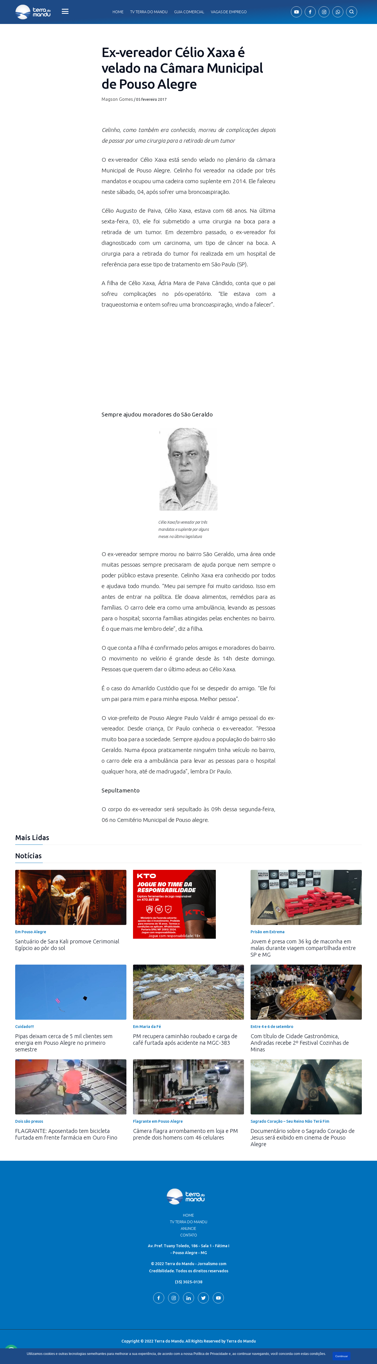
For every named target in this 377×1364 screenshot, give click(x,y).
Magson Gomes (117, 99)
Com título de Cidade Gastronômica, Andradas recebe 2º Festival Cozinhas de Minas (300, 1042)
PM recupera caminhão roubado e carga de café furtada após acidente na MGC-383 (185, 1039)
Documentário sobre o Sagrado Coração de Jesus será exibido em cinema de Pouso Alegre (303, 1137)
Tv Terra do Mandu (149, 12)
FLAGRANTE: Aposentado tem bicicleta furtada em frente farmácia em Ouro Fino (66, 1134)
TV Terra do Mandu (188, 1222)
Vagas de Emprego (229, 12)
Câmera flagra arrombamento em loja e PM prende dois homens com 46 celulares (185, 1134)
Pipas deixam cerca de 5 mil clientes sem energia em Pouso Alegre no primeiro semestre (64, 1042)
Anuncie (188, 1228)
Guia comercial (189, 12)
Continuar (341, 1356)
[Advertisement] (188, 362)
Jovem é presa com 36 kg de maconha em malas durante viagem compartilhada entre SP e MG (303, 948)
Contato (188, 1235)
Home (118, 12)
